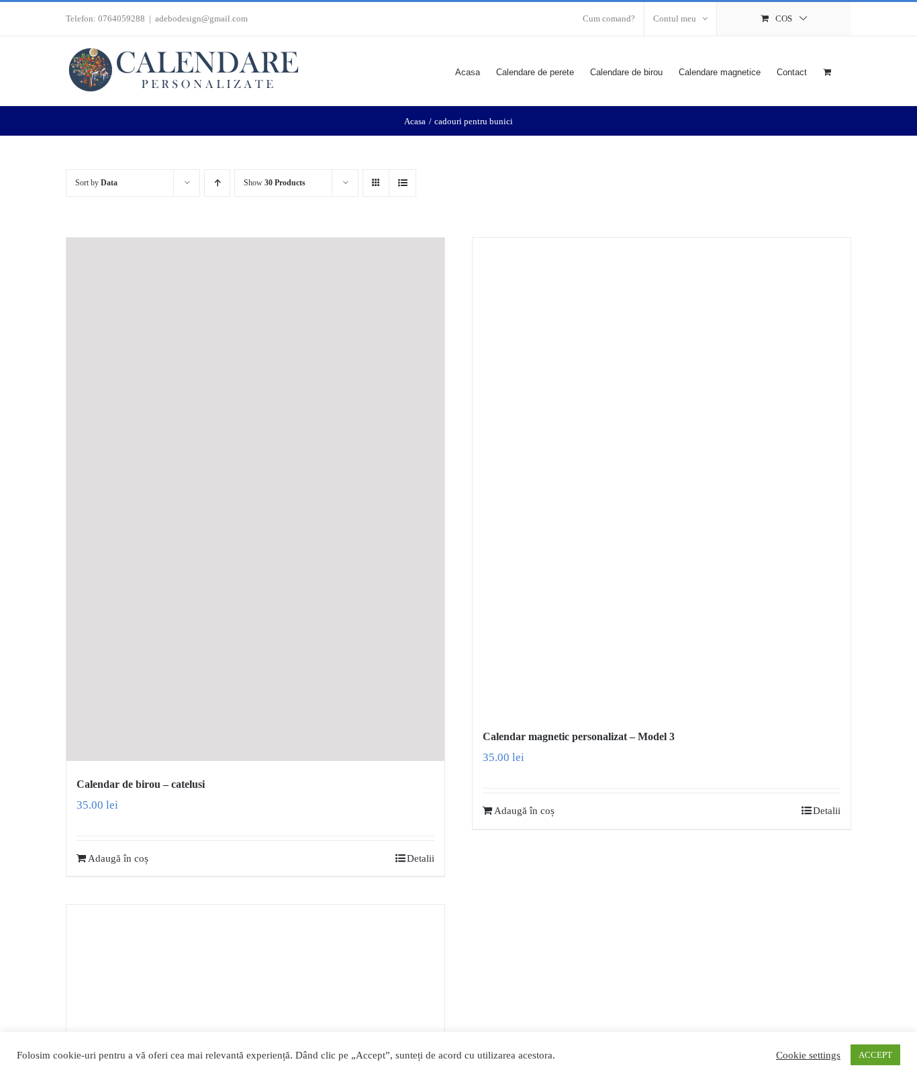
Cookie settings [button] (808, 1055)
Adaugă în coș (118, 858)
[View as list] (402, 183)
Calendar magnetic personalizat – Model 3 (579, 736)
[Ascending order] (217, 183)
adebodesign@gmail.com (201, 18)
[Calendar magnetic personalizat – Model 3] (662, 475)
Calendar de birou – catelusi (141, 784)
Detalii (420, 858)
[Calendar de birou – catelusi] (255, 499)
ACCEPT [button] (875, 1055)
